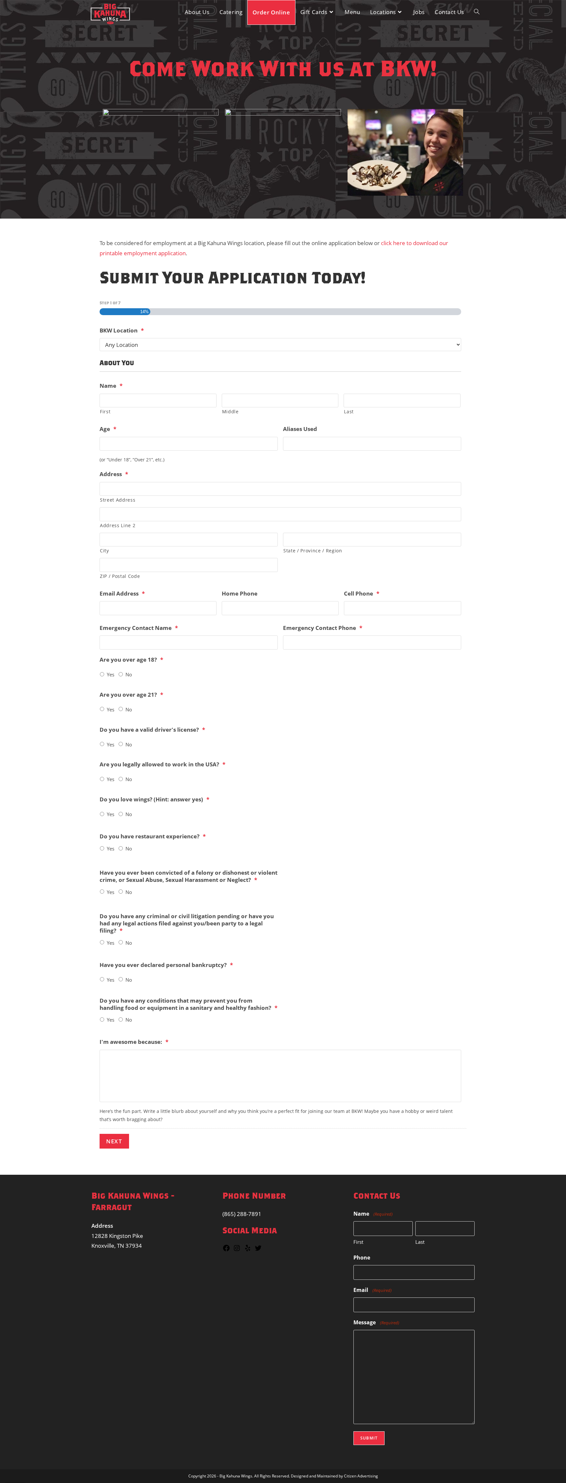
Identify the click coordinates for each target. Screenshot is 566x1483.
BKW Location (122, 330)
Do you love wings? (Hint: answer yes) (154, 799)
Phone (361, 1257)
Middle (230, 411)
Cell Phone (361, 593)
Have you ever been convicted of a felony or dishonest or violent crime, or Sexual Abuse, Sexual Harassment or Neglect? (188, 876)
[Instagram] (237, 1250)
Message (376, 1322)
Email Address (122, 593)
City (104, 550)
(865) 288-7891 (241, 1214)
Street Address (117, 500)
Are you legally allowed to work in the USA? (162, 764)
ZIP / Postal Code (120, 576)
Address (114, 474)
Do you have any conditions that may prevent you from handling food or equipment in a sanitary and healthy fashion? (188, 1004)
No (128, 674)
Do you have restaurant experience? (153, 836)
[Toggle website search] (476, 12)
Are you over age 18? (131, 659)
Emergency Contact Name (139, 628)
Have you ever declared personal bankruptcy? (166, 965)
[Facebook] (226, 1250)
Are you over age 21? (131, 694)
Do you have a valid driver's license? (152, 729)
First (105, 411)
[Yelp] (248, 1250)
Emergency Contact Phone (322, 628)
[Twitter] (258, 1250)
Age (108, 429)
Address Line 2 (117, 525)
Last (349, 411)
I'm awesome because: (134, 1041)
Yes (110, 674)
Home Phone (239, 593)
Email (372, 1290)
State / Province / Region (312, 550)
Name (111, 385)
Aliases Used (300, 429)
